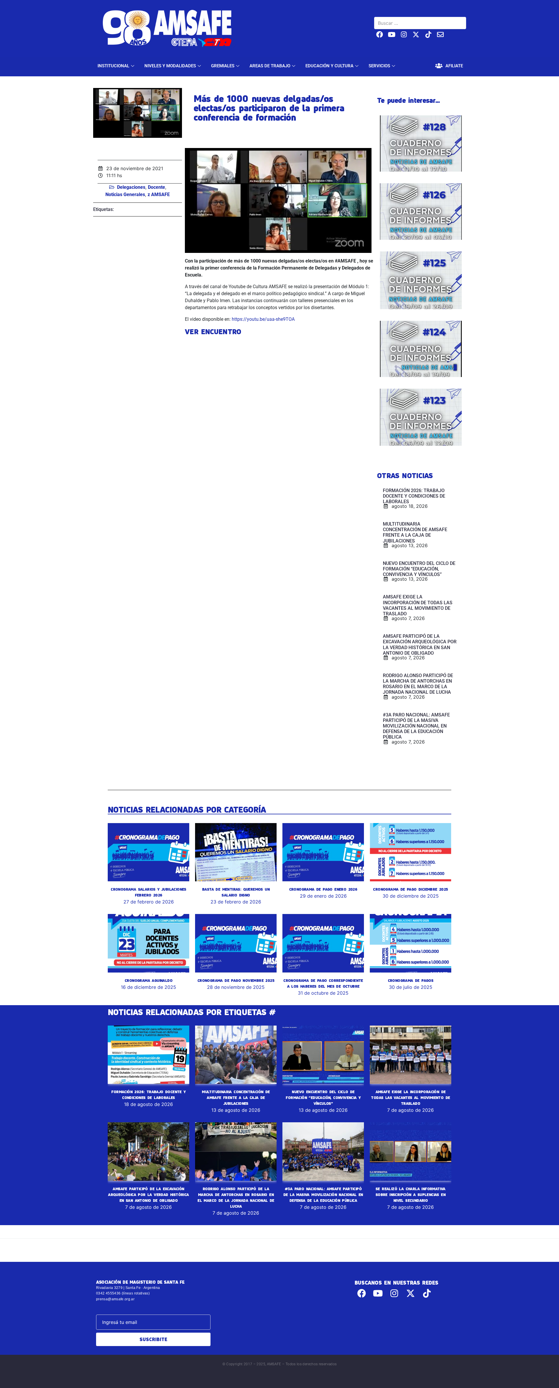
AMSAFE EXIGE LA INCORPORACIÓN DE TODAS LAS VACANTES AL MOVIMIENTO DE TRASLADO (410, 1097)
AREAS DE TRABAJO (270, 65)
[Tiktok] (428, 34)
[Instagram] (404, 34)
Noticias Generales (125, 194)
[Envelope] (440, 34)
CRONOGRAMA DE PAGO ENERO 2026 (323, 889)
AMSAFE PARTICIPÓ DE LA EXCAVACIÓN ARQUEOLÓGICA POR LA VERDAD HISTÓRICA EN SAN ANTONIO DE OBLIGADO (148, 1194)
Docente (156, 187)
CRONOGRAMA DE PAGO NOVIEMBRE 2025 (235, 980)
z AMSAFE (159, 194)
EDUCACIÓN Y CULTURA (329, 65)
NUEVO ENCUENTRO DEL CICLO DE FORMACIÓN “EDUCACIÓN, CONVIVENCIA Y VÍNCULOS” (323, 1097)
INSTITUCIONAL (113, 65)
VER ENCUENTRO (213, 331)
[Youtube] (391, 34)
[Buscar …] (420, 23)
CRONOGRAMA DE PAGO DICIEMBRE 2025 (410, 889)
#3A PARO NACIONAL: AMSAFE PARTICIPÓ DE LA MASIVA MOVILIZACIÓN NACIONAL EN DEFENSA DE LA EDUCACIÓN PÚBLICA (323, 1194)
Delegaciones (131, 187)
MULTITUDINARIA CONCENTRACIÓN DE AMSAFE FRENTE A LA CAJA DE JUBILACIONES (236, 1097)
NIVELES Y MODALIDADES (170, 65)
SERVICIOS (379, 65)
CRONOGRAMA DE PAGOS (411, 980)
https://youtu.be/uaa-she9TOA (263, 319)
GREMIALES (222, 65)
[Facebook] (379, 34)
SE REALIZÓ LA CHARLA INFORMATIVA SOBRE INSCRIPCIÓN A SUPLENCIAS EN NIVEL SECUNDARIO (410, 1194)
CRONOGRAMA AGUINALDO (148, 980)
